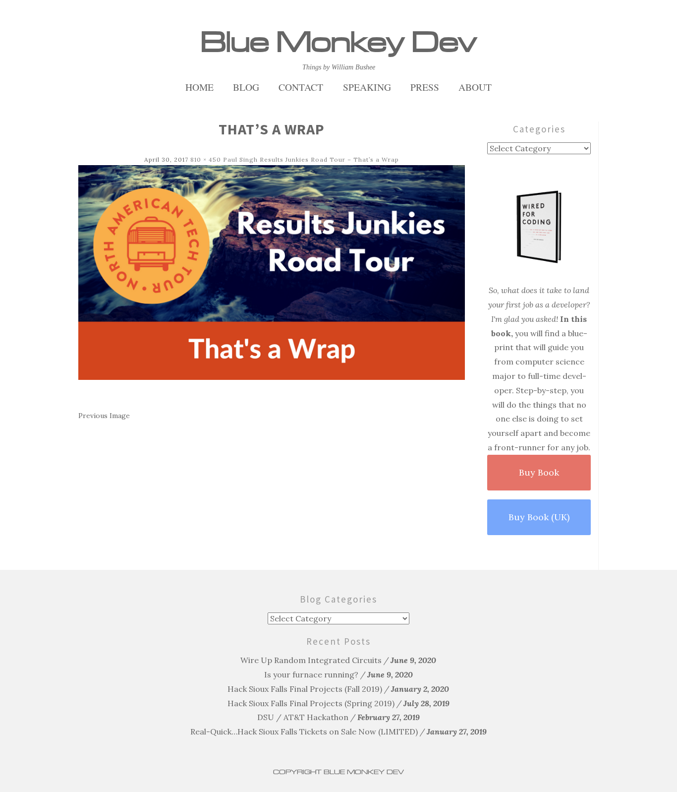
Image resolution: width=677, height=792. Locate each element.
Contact (301, 87)
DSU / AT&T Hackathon (302, 717)
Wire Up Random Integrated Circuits (311, 660)
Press (424, 87)
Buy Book (539, 472)
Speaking (367, 87)
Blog (246, 87)
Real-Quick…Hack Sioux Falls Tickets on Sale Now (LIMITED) (304, 731)
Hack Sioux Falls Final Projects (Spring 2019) (311, 703)
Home (199, 87)
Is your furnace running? (311, 674)
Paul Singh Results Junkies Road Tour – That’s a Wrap (311, 159)
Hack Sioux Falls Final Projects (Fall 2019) (304, 689)
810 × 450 (205, 159)
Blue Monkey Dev (338, 42)
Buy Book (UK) (538, 517)
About (475, 87)
